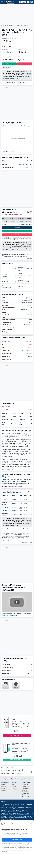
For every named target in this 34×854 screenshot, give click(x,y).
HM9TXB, (19, 534)
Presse (3, 788)
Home (2, 25)
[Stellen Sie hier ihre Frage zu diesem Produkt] (16, 685)
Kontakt (3, 784)
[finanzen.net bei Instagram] (4, 778)
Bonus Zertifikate (17, 770)
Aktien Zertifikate (5, 772)
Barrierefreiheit (26, 797)
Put (21, 500)
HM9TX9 (14, 500)
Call (21, 503)
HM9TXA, (10, 534)
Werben (14, 786)
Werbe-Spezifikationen (16, 789)
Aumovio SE (5, 510)
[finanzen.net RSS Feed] (29, 778)
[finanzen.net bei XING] (22, 778)
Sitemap (3, 790)
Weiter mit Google (17, 839)
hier (14, 536)
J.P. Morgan (28, 305)
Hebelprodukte (11, 25)
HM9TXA (14, 503)
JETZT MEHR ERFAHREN (17, 760)
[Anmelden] (31, 2)
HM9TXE (14, 507)
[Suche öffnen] (28, 2)
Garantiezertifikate (16, 772)
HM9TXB (14, 510)
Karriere (3, 786)
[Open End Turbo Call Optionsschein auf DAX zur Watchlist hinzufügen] (30, 30)
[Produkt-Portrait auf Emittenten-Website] (5, 688)
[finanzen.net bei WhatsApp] (25, 778)
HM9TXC (14, 514)
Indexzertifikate (27, 772)
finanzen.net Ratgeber (8, 483)
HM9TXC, (23, 534)
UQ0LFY (4, 221)
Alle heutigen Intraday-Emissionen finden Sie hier (16, 529)
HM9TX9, (6, 534)
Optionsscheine (5, 773)
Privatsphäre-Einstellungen (25, 794)
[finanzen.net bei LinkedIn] (18, 778)
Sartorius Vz (5, 507)
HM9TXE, (15, 534)
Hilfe (13, 784)
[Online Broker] (9, 3)
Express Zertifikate (16, 773)
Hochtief (4, 500)
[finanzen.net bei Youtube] (11, 778)
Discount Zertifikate (6, 770)
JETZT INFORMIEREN (17, 735)
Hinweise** (12, 239)
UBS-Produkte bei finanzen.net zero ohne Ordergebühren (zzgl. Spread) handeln (16, 255)
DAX (14, 416)
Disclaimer (25, 788)
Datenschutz (25, 786)
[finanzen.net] (9, 1)
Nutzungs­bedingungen (25, 791)
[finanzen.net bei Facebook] (8, 778)
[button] (22, 2)
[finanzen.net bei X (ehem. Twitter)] (15, 778)
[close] (31, 824)
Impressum (25, 784)
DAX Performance (12, 57)
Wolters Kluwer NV (5, 503)
